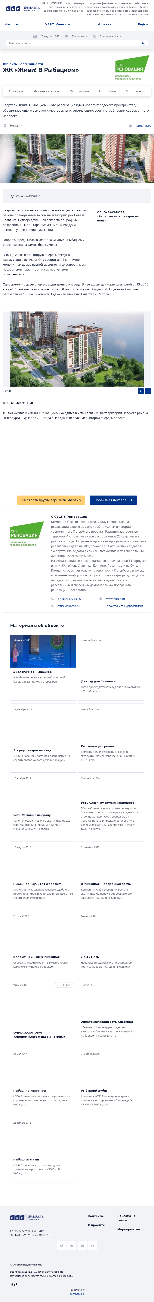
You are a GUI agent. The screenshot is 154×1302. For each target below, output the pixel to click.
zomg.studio (77, 1293)
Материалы (134, 91)
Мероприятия (128, 1229)
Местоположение (46, 91)
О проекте (96, 1225)
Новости (11, 24)
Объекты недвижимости (23, 64)
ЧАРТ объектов (57, 24)
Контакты (96, 1216)
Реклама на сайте (126, 1218)
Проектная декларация (113, 500)
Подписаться (79, 36)
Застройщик (107, 91)
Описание (16, 91)
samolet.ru (143, 126)
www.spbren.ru (115, 599)
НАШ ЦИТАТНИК (52, 3)
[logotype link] (23, 9)
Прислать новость (110, 36)
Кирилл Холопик (138, 14)
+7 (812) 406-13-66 (69, 599)
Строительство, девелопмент (124, 606)
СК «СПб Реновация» (69, 517)
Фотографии (79, 91)
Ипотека (104, 24)
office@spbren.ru (69, 606)
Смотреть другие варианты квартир (51, 500)
